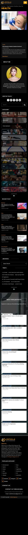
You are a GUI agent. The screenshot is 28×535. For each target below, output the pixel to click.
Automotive (6, 114)
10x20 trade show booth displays (15, 272)
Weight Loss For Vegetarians (9, 423)
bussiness (3, 235)
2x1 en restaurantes (15, 281)
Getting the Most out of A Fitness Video (11, 375)
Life (4, 166)
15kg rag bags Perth (19, 274)
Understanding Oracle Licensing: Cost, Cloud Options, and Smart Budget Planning (7, 238)
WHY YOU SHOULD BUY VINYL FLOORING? (12, 328)
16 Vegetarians (5, 277)
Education (5, 120)
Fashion (5, 131)
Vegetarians (6, 189)
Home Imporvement (8, 154)
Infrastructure (6, 160)
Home (3, 6)
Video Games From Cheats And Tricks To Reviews (14, 387)
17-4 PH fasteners (6, 281)
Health (3, 44)
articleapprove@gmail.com (13, 456)
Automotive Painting (7, 411)
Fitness (4, 137)
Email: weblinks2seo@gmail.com (14, 493)
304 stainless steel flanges (8, 284)
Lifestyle (5, 172)
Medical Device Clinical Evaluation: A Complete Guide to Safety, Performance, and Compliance (8, 250)
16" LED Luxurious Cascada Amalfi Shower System (13, 279)
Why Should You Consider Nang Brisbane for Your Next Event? (7, 205)
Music (4, 178)
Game (4, 143)
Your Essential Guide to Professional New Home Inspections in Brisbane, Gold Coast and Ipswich (8, 216)
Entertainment (6, 126)
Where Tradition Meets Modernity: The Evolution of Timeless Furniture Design (7, 227)
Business (3, 202)
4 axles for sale (18, 284)
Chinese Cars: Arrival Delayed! (9, 352)
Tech (4, 183)
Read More (4, 56)
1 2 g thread (4, 272)
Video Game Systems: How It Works (10, 339)
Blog (2, 213)
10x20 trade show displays (8, 274)
